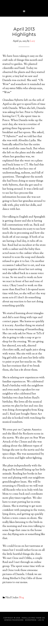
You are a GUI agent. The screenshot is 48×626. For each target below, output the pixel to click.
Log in (41, 620)
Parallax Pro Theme (32, 618)
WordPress (30, 620)
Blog (21, 597)
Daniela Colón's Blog (24, 4)
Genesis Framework (14, 620)
